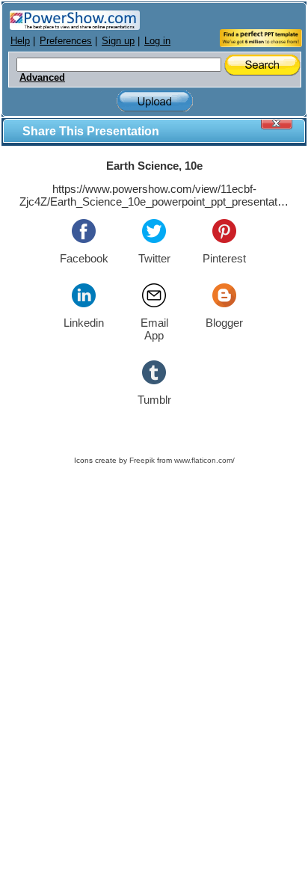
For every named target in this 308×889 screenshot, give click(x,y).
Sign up (118, 40)
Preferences (66, 40)
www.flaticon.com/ (204, 460)
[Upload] (155, 101)
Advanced (42, 77)
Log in (157, 40)
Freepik (142, 460)
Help (20, 40)
